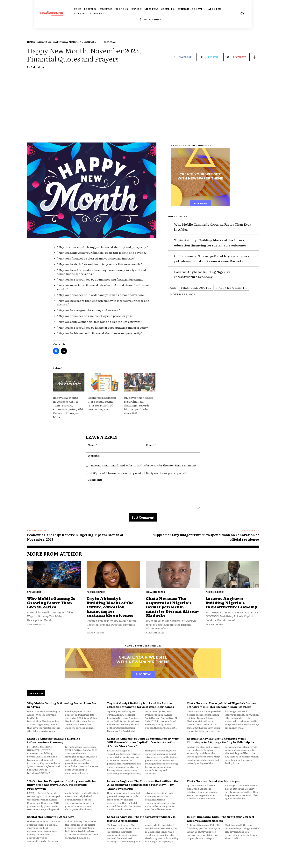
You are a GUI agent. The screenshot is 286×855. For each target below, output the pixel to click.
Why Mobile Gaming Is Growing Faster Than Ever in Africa (51, 603)
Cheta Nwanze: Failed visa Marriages (213, 781)
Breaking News (155, 591)
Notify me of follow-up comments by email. (116, 473)
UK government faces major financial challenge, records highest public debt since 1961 (138, 405)
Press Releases (96, 591)
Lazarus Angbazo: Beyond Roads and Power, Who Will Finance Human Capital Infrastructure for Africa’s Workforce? (143, 742)
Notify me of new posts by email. (166, 473)
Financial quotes (196, 287)
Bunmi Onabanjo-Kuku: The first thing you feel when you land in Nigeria (220, 818)
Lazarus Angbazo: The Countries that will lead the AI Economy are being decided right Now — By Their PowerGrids (143, 784)
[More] (255, 57)
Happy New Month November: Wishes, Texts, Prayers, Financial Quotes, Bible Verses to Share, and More (68, 407)
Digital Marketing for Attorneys (50, 817)
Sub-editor (38, 67)
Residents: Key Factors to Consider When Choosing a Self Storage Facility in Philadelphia (220, 740)
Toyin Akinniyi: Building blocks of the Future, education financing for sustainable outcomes (210, 242)
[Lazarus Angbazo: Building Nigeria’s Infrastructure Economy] (232, 574)
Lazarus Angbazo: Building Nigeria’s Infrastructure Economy (202, 274)
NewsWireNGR (36, 624)
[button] (242, 13)
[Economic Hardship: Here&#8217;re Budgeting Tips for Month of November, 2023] (104, 382)
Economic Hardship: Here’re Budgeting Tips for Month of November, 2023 (102, 403)
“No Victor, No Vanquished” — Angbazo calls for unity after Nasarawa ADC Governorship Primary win (62, 784)
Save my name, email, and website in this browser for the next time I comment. (144, 465)
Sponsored (34, 591)
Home (31, 41)
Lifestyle (44, 41)
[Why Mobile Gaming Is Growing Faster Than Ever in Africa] (54, 574)
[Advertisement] (143, 101)
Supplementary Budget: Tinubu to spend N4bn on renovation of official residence (206, 536)
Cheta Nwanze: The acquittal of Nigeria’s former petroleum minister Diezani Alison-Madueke (211, 258)
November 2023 (182, 294)
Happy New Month (231, 287)
